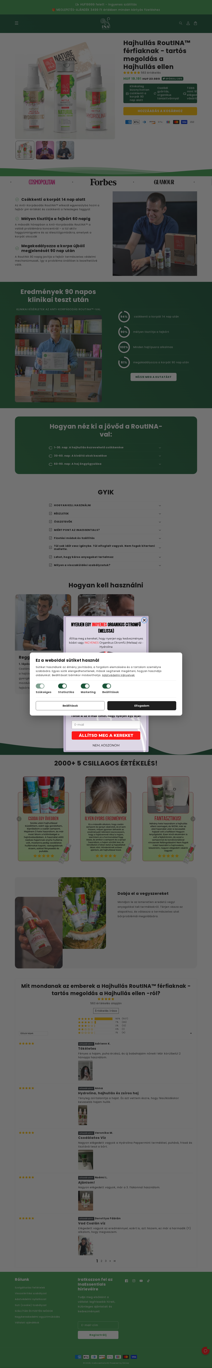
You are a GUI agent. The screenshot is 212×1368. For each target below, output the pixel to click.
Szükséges (44, 692)
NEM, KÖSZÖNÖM (106, 745)
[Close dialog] (144, 620)
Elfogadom (141, 706)
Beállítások (110, 692)
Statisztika (66, 692)
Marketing (88, 692)
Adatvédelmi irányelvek (118, 675)
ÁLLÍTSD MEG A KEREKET (106, 735)
